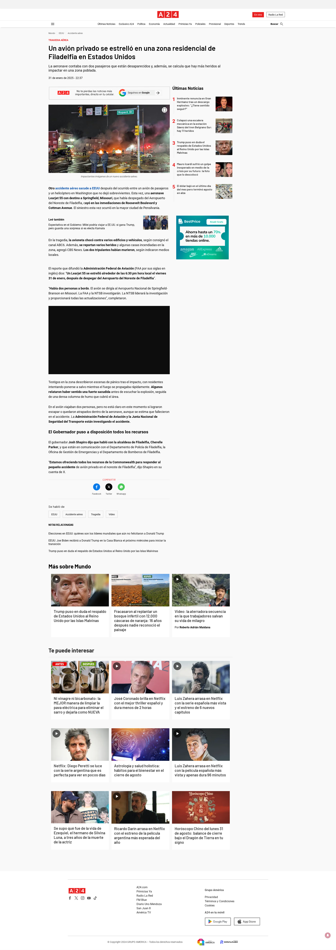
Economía (154, 24)
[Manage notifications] (328, 935)
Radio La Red (275, 14)
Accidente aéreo (75, 33)
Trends (241, 24)
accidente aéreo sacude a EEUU (77, 188)
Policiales (200, 24)
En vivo (258, 14)
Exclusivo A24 (126, 24)
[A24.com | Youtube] (89, 898)
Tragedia (95, 514)
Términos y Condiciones (219, 901)
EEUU (61, 33)
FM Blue (141, 900)
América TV (143, 912)
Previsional (215, 24)
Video (112, 514)
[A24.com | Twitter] (76, 898)
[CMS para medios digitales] (226, 942)
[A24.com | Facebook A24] (70, 898)
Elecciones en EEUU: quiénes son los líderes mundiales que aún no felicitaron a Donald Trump (106, 533)
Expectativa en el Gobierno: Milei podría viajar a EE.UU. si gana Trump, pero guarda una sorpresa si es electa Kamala (91, 226)
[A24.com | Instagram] (82, 898)
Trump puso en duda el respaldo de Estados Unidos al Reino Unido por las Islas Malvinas (103, 551)
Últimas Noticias (106, 24)
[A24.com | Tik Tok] (95, 898)
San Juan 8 (143, 908)
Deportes (229, 24)
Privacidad (211, 897)
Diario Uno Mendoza (149, 904)
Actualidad (169, 24)
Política (141, 24)
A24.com (142, 887)
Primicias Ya (185, 24)
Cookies (210, 905)
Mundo (51, 33)
